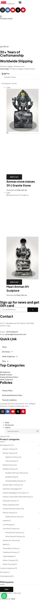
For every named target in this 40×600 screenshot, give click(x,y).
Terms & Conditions (9, 400)
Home (4, 347)
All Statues (6, 352)
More (4, 361)
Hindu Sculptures (8, 356)
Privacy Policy (7, 390)
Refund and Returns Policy (12, 395)
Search (35, 431)
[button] (4, 596)
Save (4, 2)
